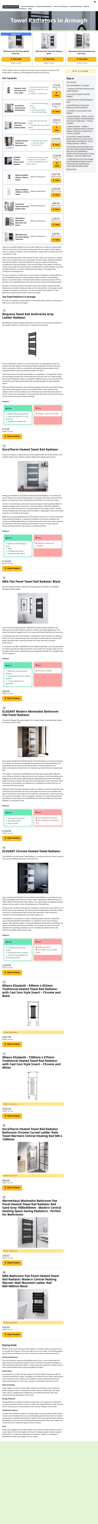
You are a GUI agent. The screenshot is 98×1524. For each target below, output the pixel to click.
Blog (30, 9)
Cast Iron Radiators (60, 6)
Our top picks (71, 82)
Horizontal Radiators (44, 6)
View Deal (17, 59)
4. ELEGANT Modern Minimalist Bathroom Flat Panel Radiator (78, 106)
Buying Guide (71, 169)
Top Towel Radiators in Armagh (78, 85)
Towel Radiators (76, 6)
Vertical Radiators (27, 6)
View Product (13, 436)
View (56, 95)
